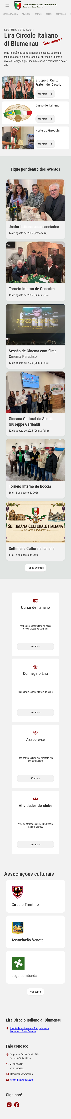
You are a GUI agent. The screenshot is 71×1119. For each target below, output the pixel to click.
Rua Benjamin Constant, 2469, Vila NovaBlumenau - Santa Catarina (29, 1030)
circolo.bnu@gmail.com (21, 1079)
